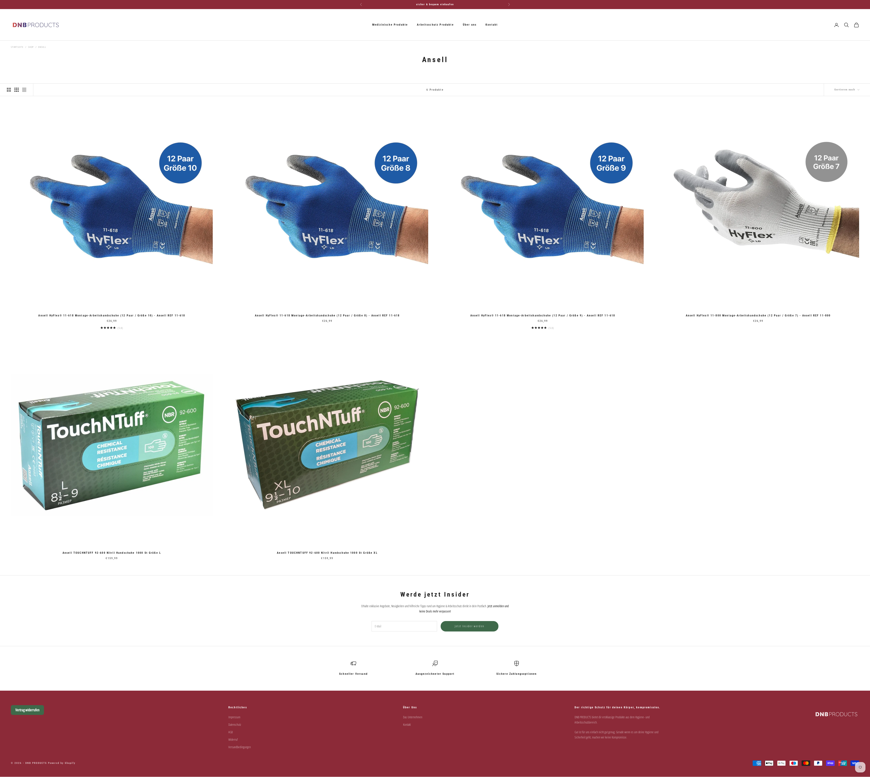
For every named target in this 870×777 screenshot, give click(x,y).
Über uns (469, 25)
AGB (230, 732)
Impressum (234, 717)
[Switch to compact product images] (24, 90)
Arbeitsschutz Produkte (435, 25)
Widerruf (233, 739)
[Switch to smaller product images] (16, 90)
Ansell (42, 47)
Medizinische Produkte (390, 25)
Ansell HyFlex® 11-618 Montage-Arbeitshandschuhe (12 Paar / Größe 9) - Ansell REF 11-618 (542, 315)
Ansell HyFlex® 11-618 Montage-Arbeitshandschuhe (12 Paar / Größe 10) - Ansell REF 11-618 (111, 315)
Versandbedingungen (239, 747)
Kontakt (492, 25)
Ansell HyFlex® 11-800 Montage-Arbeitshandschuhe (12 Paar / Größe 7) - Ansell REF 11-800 (758, 315)
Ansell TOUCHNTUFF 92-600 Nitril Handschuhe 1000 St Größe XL (327, 552)
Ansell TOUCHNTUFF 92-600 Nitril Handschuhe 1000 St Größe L (112, 552)
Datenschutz (234, 724)
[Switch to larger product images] (9, 90)
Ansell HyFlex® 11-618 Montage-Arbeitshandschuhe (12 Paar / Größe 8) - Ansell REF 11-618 (327, 315)
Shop (31, 47)
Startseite (17, 47)
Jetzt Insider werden (470, 626)
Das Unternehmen (412, 717)
